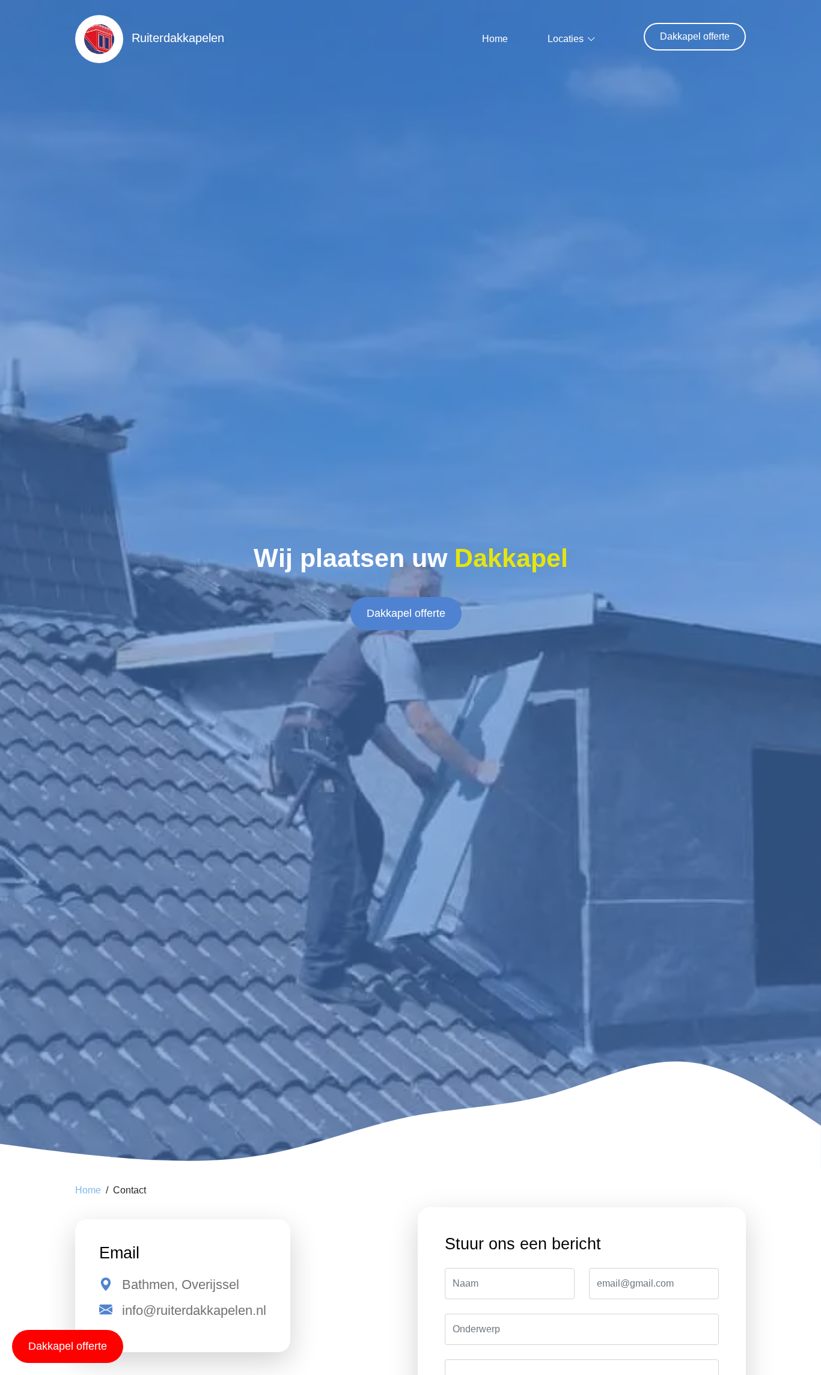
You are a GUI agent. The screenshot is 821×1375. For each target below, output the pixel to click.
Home (495, 39)
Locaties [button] (566, 39)
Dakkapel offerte (695, 36)
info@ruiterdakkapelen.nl (194, 1310)
